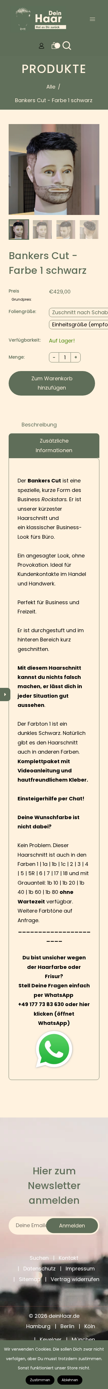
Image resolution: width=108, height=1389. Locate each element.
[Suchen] (67, 45)
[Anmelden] (41, 45)
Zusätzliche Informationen (54, 445)
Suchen (39, 1257)
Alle (50, 86)
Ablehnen (70, 1379)
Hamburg (38, 1326)
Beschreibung (39, 424)
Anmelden (72, 1225)
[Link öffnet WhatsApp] (54, 1049)
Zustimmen (40, 1379)
